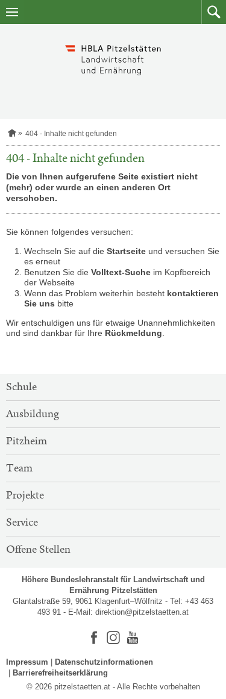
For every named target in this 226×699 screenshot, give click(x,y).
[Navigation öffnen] (12, 12)
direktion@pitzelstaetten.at (142, 612)
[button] (213, 12)
